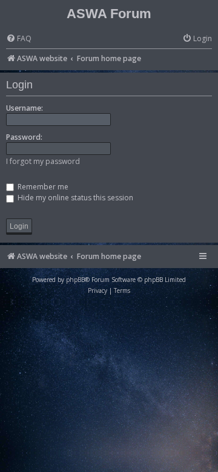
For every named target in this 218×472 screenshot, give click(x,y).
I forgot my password (43, 161)
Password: (24, 137)
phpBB (75, 279)
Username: (24, 108)
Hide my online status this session (74, 197)
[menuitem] (18, 39)
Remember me (42, 187)
